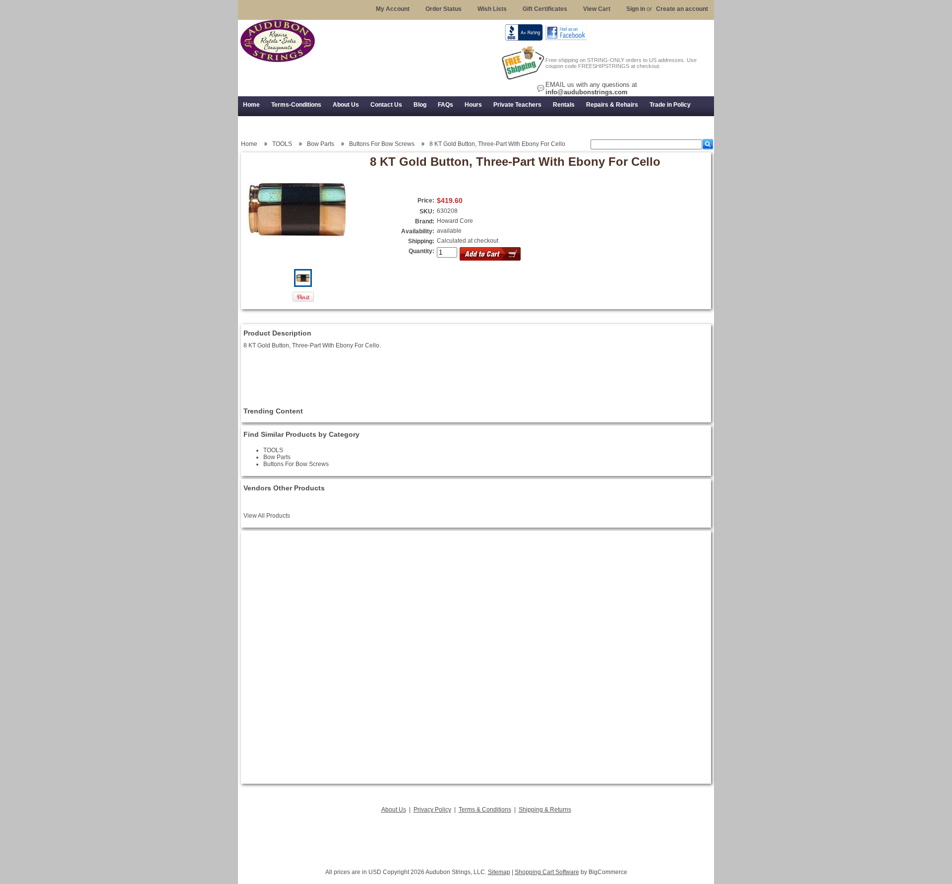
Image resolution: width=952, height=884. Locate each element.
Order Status (443, 8)
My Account (393, 8)
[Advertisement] (476, 838)
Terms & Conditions (485, 809)
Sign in (635, 8)
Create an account (682, 8)
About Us (393, 809)
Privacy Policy (432, 809)
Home (249, 143)
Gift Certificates (545, 8)
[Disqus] (476, 657)
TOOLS (282, 143)
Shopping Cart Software (547, 872)
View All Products (266, 515)
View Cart (596, 8)
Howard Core (455, 220)
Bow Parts (320, 143)
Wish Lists (492, 8)
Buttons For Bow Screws (382, 143)
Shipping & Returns (545, 809)
